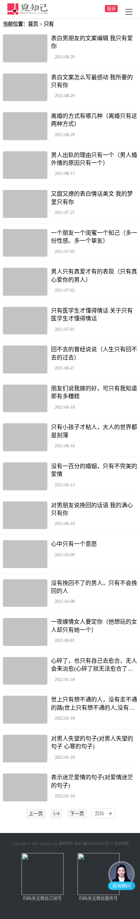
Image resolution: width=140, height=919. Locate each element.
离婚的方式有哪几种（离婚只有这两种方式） (94, 120)
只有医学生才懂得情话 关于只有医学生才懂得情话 (92, 315)
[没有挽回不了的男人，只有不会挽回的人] (25, 593)
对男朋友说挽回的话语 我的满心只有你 (92, 509)
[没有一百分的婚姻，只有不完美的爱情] (25, 476)
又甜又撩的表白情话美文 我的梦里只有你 (92, 198)
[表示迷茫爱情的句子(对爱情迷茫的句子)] (25, 787)
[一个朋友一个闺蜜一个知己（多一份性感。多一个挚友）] (25, 243)
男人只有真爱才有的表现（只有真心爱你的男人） (94, 275)
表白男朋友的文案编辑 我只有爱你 (92, 42)
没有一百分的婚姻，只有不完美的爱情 (94, 470)
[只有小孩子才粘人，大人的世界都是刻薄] (25, 437)
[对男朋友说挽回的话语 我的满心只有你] (25, 515)
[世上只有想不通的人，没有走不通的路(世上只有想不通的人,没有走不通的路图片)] (25, 710)
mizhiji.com (49, 844)
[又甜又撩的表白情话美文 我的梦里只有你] (25, 204)
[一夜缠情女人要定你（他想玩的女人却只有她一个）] (25, 632)
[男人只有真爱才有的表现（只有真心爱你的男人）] (25, 282)
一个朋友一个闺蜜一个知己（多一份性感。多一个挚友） (94, 237)
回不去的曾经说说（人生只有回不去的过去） (94, 353)
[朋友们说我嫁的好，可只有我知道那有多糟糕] (25, 399)
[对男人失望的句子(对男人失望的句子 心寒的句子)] (25, 749)
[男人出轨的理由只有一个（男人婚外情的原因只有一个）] (25, 165)
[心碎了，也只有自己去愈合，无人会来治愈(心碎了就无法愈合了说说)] (25, 671)
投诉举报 (122, 844)
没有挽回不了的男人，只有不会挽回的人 (94, 587)
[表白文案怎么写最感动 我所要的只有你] (25, 87)
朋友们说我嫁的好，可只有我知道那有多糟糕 (94, 392)
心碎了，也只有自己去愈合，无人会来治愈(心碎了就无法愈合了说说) (94, 665)
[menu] (128, 11)
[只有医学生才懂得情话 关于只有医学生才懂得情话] (25, 321)
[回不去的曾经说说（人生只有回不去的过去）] (25, 359)
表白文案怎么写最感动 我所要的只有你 (92, 81)
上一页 (36, 813)
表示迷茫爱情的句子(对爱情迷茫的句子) (92, 781)
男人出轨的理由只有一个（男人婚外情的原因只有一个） (94, 159)
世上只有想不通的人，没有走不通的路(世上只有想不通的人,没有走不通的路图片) (94, 704)
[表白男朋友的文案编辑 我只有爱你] (25, 48)
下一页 (77, 813)
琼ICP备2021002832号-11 (93, 844)
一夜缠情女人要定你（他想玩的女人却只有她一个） (94, 626)
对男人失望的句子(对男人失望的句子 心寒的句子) (92, 742)
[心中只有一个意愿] (25, 554)
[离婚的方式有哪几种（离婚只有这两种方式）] (25, 126)
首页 (33, 24)
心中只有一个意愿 (74, 544)
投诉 (111, 8)
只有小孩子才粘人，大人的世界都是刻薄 (94, 431)
